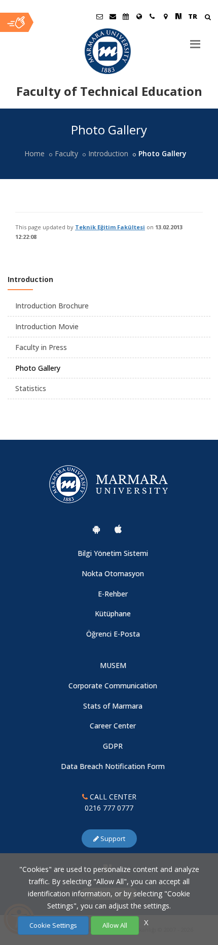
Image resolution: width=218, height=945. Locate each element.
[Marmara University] (109, 51)
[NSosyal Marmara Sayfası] (178, 16)
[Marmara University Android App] (96, 529)
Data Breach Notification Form (113, 766)
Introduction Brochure (52, 305)
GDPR (113, 746)
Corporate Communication (112, 685)
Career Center (113, 725)
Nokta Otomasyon (113, 573)
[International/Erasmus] (139, 16)
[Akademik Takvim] (126, 16)
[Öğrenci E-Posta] (99, 16)
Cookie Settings (53, 925)
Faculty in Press (41, 347)
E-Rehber (113, 594)
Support (112, 838)
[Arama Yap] (207, 18)
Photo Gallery (37, 368)
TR (192, 16)
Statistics (30, 388)
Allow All (114, 925)
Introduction (108, 153)
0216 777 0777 (109, 808)
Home (34, 153)
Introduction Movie (47, 326)
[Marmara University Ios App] (118, 529)
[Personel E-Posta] (112, 16)
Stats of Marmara (112, 706)
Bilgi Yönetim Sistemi (113, 553)
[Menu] (195, 40)
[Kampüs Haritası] (165, 16)
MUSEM (113, 665)
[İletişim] (152, 16)
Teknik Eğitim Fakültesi (110, 227)
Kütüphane (113, 613)
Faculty (66, 153)
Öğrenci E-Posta (113, 634)
